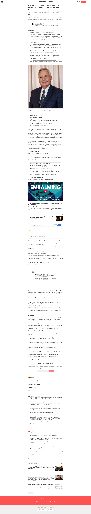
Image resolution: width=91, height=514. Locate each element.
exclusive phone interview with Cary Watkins (40, 113)
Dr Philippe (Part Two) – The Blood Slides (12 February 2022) (42, 168)
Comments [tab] (30, 387)
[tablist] (32, 387)
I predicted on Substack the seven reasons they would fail (48, 52)
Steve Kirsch (34, 480)
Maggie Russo (32, 396)
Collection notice (51, 507)
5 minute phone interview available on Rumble (50, 34)
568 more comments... (31, 458)
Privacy (45, 507)
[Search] (77, 2)
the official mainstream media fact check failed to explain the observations (45, 343)
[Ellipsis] (62, 396)
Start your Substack (43, 509)
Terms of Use (50, 372)
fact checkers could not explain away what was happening (43, 50)
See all (30, 493)
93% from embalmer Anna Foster (41, 143)
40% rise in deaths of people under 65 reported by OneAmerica (45, 57)
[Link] (27, 30)
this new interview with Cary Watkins (44, 320)
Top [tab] (29, 463)
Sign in (88, 1)
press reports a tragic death (54, 307)
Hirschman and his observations (43, 129)
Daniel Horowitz (45, 330)
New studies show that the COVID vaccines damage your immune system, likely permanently (40, 485)
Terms (47, 507)
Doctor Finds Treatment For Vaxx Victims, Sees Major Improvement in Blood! (45, 165)
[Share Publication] (79, 2)
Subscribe (83, 1)
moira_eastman (32, 431)
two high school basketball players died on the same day (45, 60)
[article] (45, 469)
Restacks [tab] (34, 387)
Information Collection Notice (45, 373)
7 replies (32, 454)
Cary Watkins (31, 110)
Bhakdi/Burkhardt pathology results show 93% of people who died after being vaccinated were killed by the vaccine (41, 476)
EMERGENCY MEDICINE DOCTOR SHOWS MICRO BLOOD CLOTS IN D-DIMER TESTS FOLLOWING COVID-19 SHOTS (45, 162)
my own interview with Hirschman (49, 319)
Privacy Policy (53, 373)
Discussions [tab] (35, 463)
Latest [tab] (32, 463)
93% (54, 45)
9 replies (32, 427)
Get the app (50, 509)
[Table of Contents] (1, 257)
